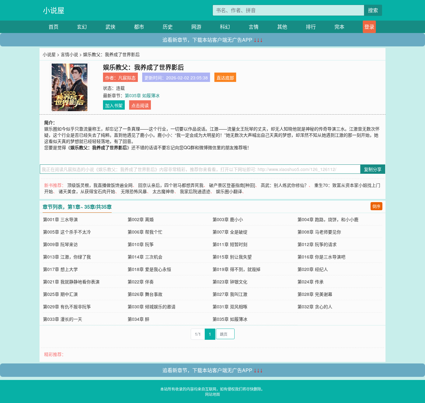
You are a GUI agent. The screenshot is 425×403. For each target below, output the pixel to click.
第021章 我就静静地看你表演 (71, 281)
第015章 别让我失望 (232, 257)
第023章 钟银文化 (230, 281)
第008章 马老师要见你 (319, 232)
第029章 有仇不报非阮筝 (67, 306)
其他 (282, 26)
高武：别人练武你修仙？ (285, 185)
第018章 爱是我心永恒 (149, 269)
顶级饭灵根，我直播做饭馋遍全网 (100, 185)
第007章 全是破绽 (230, 232)
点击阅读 (140, 105)
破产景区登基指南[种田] (232, 185)
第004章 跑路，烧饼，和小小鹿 (327, 219)
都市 (139, 26)
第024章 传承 (310, 281)
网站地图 (212, 394)
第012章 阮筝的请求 (317, 244)
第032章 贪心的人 (314, 306)
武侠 (110, 26)
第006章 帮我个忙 (145, 232)
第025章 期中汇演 (60, 294)
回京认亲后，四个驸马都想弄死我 (170, 185)
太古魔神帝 (163, 191)
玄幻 (82, 26)
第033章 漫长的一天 (62, 319)
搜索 (373, 10)
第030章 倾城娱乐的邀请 (151, 306)
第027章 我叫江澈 (230, 294)
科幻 (225, 26)
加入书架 (114, 105)
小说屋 (53, 10)
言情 (254, 26)
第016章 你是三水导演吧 (321, 257)
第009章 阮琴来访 (60, 244)
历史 (168, 26)
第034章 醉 (138, 319)
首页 (53, 26)
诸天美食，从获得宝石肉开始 (86, 191)
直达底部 (225, 77)
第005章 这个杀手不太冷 (67, 232)
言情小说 (69, 54)
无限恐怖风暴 (134, 191)
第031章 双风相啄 (230, 306)
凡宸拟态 (127, 77)
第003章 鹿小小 (228, 219)
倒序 (376, 206)
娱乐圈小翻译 (229, 191)
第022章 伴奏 (141, 281)
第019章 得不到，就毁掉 (236, 269)
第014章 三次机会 (145, 257)
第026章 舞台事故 (145, 294)
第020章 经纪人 (312, 269)
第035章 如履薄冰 (142, 95)
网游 (196, 26)
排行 (311, 26)
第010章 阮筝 (141, 244)
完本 (339, 26)
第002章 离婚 (141, 219)
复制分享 (372, 169)
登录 (369, 26)
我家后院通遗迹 (195, 191)
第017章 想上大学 (60, 269)
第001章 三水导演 (60, 219)
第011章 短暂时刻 (230, 244)
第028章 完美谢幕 (314, 294)
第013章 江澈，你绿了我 (67, 257)
